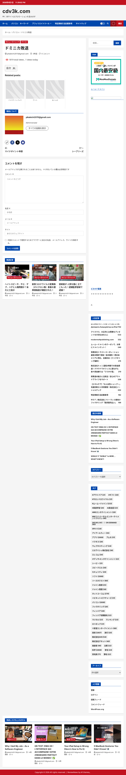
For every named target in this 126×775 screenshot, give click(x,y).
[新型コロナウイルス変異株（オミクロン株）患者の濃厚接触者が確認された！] (44, 272)
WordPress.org (97, 709)
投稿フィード (96, 700)
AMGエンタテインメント (104, 512)
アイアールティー (100, 533)
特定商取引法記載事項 (63, 23)
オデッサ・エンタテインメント (105, 559)
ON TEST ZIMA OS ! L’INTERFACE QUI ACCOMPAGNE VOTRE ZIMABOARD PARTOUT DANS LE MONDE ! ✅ (46, 752)
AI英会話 (112, 508)
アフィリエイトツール (40, 23)
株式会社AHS (99, 637)
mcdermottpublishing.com (102, 339)
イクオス (97, 542)
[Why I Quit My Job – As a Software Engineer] (18, 733)
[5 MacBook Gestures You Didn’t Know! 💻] (107, 733)
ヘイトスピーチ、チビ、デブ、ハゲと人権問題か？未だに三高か (17, 287)
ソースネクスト (100, 581)
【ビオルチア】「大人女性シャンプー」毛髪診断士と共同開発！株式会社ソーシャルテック (106, 387)
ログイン (94, 695)
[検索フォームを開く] (108, 23)
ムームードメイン (98, 89)
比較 (107, 646)
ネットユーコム (100, 594)
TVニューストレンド (12, 42)
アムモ (110, 537)
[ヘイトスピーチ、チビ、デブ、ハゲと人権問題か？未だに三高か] (17, 272)
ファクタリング (100, 607)
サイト (7, 229)
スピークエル (99, 568)
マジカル (97, 620)
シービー (97, 563)
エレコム (97, 555)
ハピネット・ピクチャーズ (103, 598)
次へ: (77, 150)
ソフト (97, 576)
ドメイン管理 (99, 589)
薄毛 (107, 654)
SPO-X (97, 529)
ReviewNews (73, 772)
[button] (7, 142)
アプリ (97, 537)
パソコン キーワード (20, 23)
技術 (97, 633)
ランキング (112, 620)
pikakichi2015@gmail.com (18, 53)
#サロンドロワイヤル (102, 499)
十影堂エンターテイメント (104, 628)
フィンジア (98, 611)
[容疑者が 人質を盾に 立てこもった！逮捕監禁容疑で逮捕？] (71, 272)
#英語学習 (98, 508)
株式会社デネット (101, 641)
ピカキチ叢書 (96, 289)
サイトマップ (81, 23)
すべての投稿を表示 (37, 128)
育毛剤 (96, 654)
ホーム (5, 23)
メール (8, 219)
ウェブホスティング (101, 546)
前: (14, 150)
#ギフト (113, 495)
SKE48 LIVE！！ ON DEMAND (104, 523)
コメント (9, 174)
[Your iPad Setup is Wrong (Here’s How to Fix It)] (77, 733)
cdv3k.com (16, 11)
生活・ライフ (12, 739)
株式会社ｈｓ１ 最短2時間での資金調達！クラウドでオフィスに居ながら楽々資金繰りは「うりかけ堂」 (105, 369)
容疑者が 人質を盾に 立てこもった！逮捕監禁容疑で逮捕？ (71, 287)
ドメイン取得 (99, 585)
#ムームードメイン (102, 503)
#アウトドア (98, 495)
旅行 (108, 633)
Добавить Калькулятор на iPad (104, 327)
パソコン (24, 42)
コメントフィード (98, 704)
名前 (7, 208)
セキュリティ (99, 572)
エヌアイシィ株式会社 (102, 550)
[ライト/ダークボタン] (102, 23)
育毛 (108, 650)
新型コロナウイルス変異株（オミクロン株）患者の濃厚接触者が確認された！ (44, 287)
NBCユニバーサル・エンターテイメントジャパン (105, 517)
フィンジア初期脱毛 (101, 615)
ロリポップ (98, 624)
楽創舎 (96, 646)
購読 (120, 23)
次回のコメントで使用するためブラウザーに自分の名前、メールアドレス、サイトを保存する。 (43, 241)
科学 (97, 650)
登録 (92, 690)
